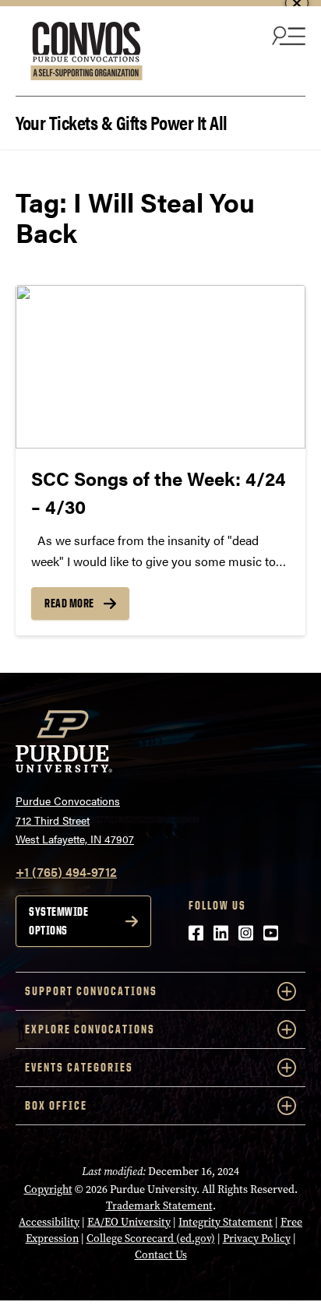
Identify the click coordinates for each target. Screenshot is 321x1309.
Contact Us (161, 1254)
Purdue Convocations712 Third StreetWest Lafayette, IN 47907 (75, 819)
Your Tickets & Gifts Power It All (122, 121)
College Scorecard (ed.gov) (150, 1238)
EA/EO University (129, 1222)
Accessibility (49, 1222)
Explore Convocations (90, 1029)
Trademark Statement (159, 1205)
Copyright (48, 1189)
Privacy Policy (257, 1238)
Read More (69, 603)
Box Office (56, 1105)
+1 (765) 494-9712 (66, 872)
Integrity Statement (225, 1222)
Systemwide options (58, 921)
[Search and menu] (286, 35)
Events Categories (79, 1067)
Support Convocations (91, 991)
